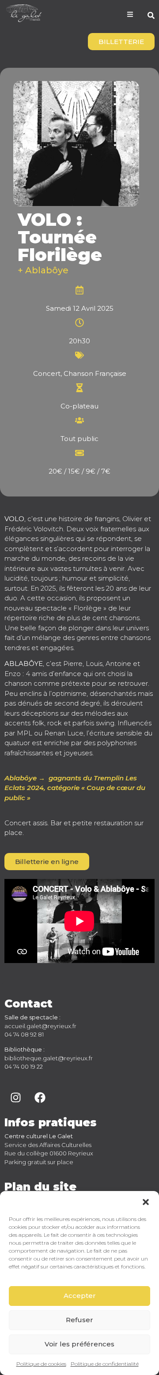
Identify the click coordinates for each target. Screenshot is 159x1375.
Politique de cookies (41, 1363)
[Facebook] (40, 1097)
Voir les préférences (79, 1344)
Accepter (80, 1295)
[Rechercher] (151, 16)
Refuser (79, 1320)
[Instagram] (15, 1097)
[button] (145, 1202)
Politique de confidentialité (105, 1363)
